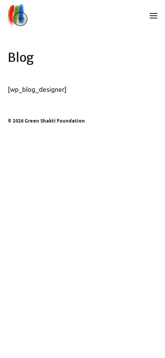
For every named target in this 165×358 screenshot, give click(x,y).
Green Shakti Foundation (55, 120)
